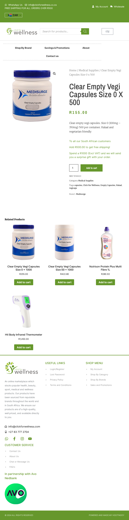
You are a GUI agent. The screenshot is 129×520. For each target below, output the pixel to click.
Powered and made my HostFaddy (106, 515)
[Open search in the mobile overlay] (64, 31)
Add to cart (91, 168)
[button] (54, 73)
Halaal (119, 185)
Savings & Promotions (57, 47)
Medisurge (81, 194)
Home (72, 70)
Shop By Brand (23, 47)
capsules (78, 185)
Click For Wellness (91, 185)
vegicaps (73, 188)
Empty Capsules (108, 185)
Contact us (52, 56)
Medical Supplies (89, 70)
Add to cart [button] (24, 282)
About (86, 47)
